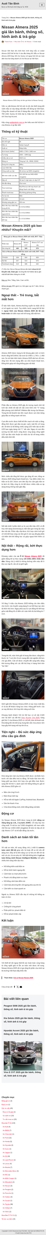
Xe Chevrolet (7, 1134)
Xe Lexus (6, 1164)
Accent (28, 718)
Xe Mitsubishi (7, 1182)
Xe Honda (6, 1141)
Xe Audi (5, 1127)
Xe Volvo (6, 1212)
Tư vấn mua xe (8, 1119)
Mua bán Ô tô (19, 41)
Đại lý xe (5, 1104)
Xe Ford (5, 1138)
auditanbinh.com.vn (16, 122)
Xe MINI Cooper (8, 1178)
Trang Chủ (5, 17)
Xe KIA (5, 1156)
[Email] (21, 987)
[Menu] (41, 5)
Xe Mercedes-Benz (9, 1171)
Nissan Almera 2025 (33, 556)
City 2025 (35, 718)
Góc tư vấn (6, 1108)
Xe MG (5, 1175)
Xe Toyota (6, 1204)
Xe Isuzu (6, 1149)
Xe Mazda (6, 1167)
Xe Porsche (7, 1193)
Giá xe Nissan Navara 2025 (23, 978)
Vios (23, 718)
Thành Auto (8, 41)
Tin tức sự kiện (7, 1219)
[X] (18, 987)
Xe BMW (6, 1130)
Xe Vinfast (6, 1208)
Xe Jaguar (6, 1152)
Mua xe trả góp (8, 1112)
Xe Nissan (28, 41)
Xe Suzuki (6, 1200)
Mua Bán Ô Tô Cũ (8, 1215)
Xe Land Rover (8, 1160)
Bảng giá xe (6, 1101)
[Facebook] (14, 987)
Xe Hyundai (7, 1145)
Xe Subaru (6, 1197)
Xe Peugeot (7, 1189)
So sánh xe (7, 1116)
